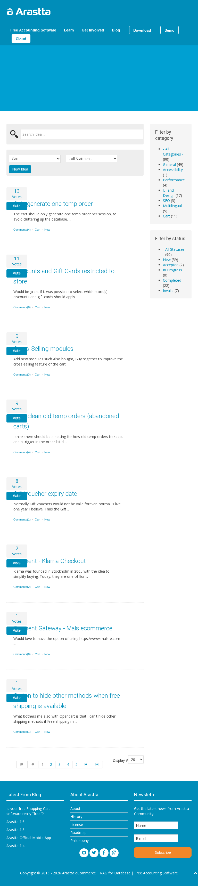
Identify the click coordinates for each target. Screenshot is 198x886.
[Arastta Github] (83, 852)
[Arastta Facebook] (104, 852)
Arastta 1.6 (15, 821)
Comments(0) (22, 307)
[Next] (86, 764)
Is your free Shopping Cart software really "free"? (28, 811)
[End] (97, 764)
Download (142, 30)
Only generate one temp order (53, 203)
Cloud (21, 38)
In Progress (172, 269)
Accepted (170, 264)
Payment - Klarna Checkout (49, 561)
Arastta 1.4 (15, 845)
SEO (166, 200)
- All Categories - (173, 152)
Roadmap (78, 832)
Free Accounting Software (33, 29)
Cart (37, 229)
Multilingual (172, 205)
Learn (69, 29)
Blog (116, 29)
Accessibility (173, 169)
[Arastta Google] (114, 852)
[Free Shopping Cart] (41, 12)
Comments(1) (22, 519)
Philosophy (79, 840)
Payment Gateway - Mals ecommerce (62, 628)
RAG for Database (115, 873)
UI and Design (169, 193)
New (47, 229)
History (76, 816)
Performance (174, 179)
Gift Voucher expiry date (45, 493)
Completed (172, 280)
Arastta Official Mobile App (28, 837)
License (76, 824)
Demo (169, 30)
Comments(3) (22, 374)
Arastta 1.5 (15, 829)
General (169, 164)
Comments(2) (22, 586)
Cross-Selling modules (43, 348)
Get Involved (93, 29)
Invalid (168, 290)
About (75, 808)
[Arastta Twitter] (93, 852)
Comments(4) (22, 229)
